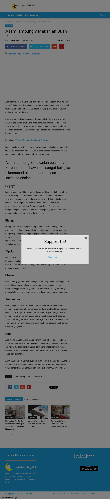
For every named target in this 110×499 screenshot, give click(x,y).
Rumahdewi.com (55, 257)
